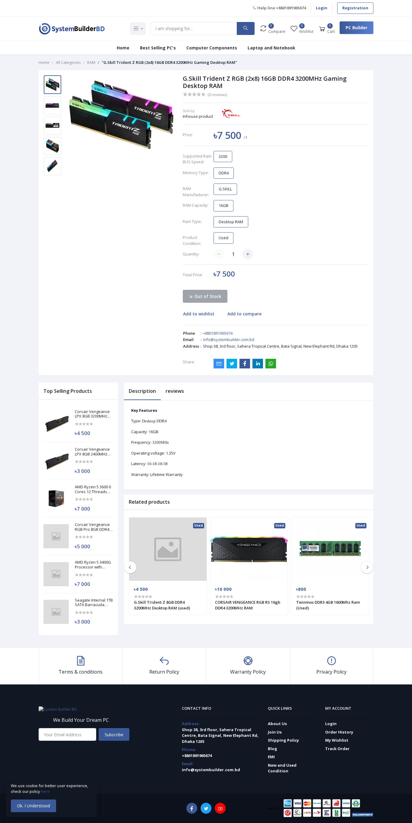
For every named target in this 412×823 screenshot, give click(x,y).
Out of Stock (207, 296)
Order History (339, 732)
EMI (271, 756)
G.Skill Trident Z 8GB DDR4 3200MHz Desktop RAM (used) (162, 604)
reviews (175, 391)
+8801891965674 (218, 333)
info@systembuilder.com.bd (228, 339)
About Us (277, 723)
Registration (355, 8)
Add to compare (244, 314)
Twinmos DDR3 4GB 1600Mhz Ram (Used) (328, 604)
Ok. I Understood (33, 806)
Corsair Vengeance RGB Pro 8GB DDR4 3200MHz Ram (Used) (92, 527)
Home (123, 48)
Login (321, 8)
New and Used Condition (282, 768)
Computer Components (211, 48)
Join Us (275, 732)
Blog (272, 748)
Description (142, 391)
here (46, 791)
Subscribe (114, 734)
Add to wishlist (198, 314)
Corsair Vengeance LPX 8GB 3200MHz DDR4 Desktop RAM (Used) (92, 414)
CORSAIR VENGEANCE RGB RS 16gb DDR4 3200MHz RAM (247, 604)
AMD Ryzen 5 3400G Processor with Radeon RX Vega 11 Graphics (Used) (93, 564)
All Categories (68, 62)
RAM (91, 62)
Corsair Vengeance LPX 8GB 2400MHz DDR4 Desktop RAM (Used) (92, 451)
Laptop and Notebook (271, 48)
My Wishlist (336, 740)
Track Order (337, 748)
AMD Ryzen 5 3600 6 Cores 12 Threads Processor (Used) (93, 489)
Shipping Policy (283, 740)
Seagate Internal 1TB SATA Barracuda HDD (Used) (94, 602)
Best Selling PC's (158, 48)
